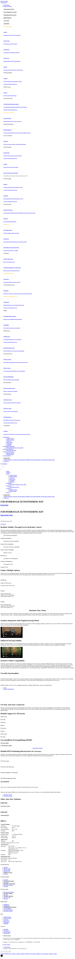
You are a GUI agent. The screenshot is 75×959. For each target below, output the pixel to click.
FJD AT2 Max (7, 870)
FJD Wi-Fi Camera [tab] (8, 796)
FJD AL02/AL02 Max (9, 892)
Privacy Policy (7, 944)
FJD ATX (6, 879)
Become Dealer (4, 505)
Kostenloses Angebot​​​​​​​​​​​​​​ (37, 748)
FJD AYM (6, 882)
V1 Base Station (7, 908)
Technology (6, 922)
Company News (7, 917)
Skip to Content (4, 1)
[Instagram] (9, 952)
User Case (6, 919)
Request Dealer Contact (7, 515)
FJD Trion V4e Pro (8, 911)
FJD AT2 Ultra (7, 868)
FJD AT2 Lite (7, 871)
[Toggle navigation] (4, 466)
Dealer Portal (7, 933)
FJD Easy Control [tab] (8, 794)
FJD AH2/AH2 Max (8, 885)
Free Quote (3, 524)
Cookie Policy (7, 947)
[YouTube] (7, 952)
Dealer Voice (7, 921)
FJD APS (6, 894)
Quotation (6, 929)
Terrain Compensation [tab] (9, 689)
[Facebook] (2, 952)
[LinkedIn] (4, 952)
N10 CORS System (8, 909)
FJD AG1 (6, 874)
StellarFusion (7, 905)
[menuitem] (7, 5)
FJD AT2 (6, 867)
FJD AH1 (6, 886)
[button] (2, 956)
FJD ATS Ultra (7, 897)
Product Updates (7, 918)
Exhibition (6, 923)
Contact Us (6, 461)
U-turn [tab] (5, 687)
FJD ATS (6, 898)
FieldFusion (6, 904)
